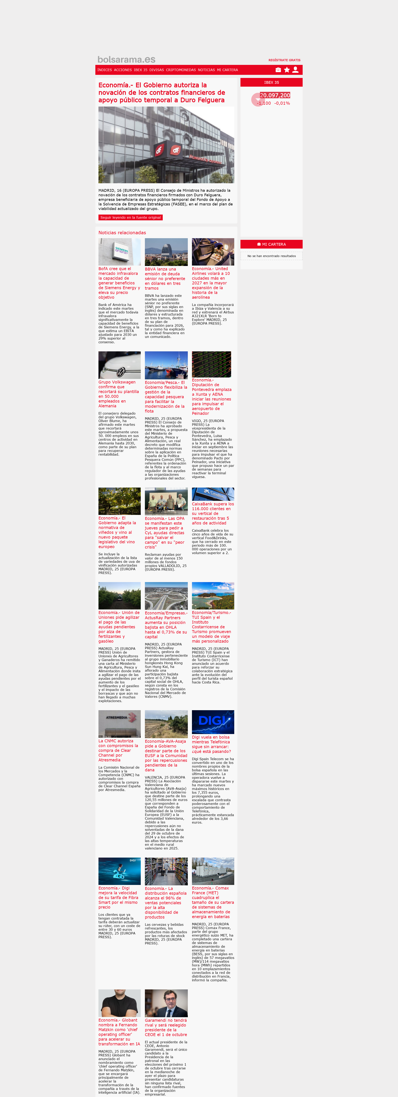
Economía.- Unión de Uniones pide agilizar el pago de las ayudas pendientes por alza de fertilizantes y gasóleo (119, 626)
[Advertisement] (199, 29)
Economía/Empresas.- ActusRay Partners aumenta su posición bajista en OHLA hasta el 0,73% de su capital (166, 624)
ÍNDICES (104, 70)
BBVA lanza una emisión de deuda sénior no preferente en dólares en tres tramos (165, 278)
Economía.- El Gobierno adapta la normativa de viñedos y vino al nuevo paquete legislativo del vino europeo (117, 532)
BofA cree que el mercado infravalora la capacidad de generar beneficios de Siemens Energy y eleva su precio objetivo (119, 283)
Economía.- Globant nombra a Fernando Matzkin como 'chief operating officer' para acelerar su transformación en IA (119, 1032)
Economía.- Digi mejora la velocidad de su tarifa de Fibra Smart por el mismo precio (118, 897)
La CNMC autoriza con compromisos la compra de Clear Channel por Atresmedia (118, 750)
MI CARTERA (227, 70)
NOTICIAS (206, 70)
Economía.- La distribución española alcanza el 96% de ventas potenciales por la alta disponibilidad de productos (166, 902)
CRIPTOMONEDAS (181, 70)
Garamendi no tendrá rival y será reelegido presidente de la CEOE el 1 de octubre (166, 1027)
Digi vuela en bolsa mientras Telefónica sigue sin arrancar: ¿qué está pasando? (211, 744)
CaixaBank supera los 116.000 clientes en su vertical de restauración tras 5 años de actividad (213, 513)
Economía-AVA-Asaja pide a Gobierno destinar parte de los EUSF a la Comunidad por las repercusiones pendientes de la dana (166, 755)
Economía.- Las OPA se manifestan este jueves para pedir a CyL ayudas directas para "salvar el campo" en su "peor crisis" (164, 532)
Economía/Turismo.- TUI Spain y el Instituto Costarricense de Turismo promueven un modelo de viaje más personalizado (211, 626)
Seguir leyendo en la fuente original (131, 217)
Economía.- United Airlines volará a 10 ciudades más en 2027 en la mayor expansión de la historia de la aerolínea (211, 283)
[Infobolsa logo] (126, 60)
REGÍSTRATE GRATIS (285, 60)
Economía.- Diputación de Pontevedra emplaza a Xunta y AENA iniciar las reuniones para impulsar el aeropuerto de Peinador (212, 396)
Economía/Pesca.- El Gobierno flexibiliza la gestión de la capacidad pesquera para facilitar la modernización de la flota (166, 396)
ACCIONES (123, 70)
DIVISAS (156, 70)
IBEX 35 (140, 70)
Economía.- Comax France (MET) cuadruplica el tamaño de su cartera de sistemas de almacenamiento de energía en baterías (213, 902)
